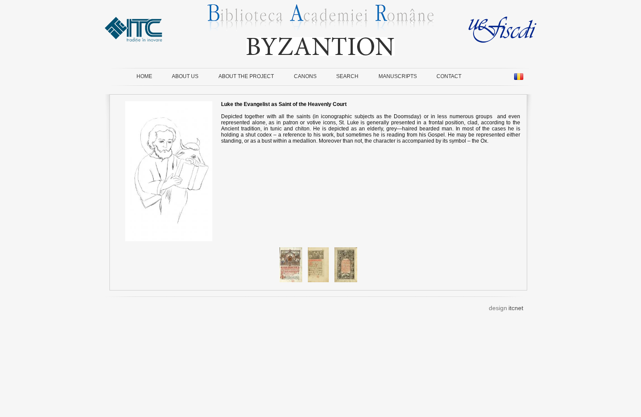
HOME (144, 76)
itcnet (515, 307)
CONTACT (448, 76)
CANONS (305, 76)
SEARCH (347, 76)
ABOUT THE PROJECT (246, 76)
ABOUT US (185, 76)
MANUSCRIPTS (397, 76)
